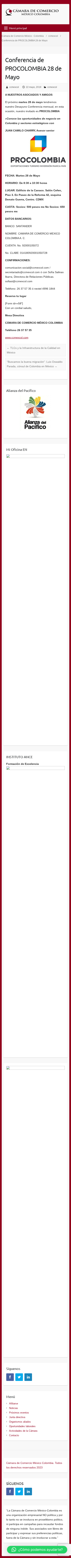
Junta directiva (17, 1417)
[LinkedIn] (28, 1377)
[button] (37, 1549)
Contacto (14, 1435)
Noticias (13, 1408)
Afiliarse (13, 1403)
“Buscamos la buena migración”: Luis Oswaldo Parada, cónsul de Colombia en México (34, 364)
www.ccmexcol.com (16, 337)
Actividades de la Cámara (23, 1430)
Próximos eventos (19, 1412)
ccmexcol (53, 36)
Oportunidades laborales (22, 1426)
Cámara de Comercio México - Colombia (23, 36)
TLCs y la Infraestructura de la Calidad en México (33, 350)
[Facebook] (10, 1377)
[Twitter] (19, 1377)
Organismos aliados (20, 1421)
